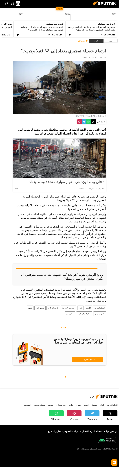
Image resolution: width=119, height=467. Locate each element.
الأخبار (88, 308)
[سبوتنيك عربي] (105, 6)
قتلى (30, 308)
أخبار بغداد (70, 314)
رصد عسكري (61, 405)
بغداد (80, 308)
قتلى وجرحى (100, 314)
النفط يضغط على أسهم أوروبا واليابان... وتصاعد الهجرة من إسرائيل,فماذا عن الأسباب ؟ (42, 28)
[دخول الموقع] (12, 3)
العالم (102, 405)
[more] (16, 188)
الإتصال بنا (84, 431)
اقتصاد (86, 405)
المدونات (27, 405)
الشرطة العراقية (68, 308)
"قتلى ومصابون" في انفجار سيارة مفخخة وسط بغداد (66, 182)
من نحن (113, 431)
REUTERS (79, 116)
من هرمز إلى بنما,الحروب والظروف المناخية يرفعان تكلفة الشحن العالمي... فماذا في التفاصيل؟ (91, 28)
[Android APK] (106, 440)
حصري (78, 405)
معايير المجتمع (54, 431)
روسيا (94, 405)
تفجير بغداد (40, 308)
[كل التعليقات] (114, 462)
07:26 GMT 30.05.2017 (94, 57)
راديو (71, 405)
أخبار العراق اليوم (84, 314)
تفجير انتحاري (53, 308)
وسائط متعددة (39, 405)
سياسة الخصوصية (70, 431)
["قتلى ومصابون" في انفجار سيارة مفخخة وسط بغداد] (59, 158)
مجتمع (50, 405)
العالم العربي (100, 308)
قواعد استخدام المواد (99, 431)
